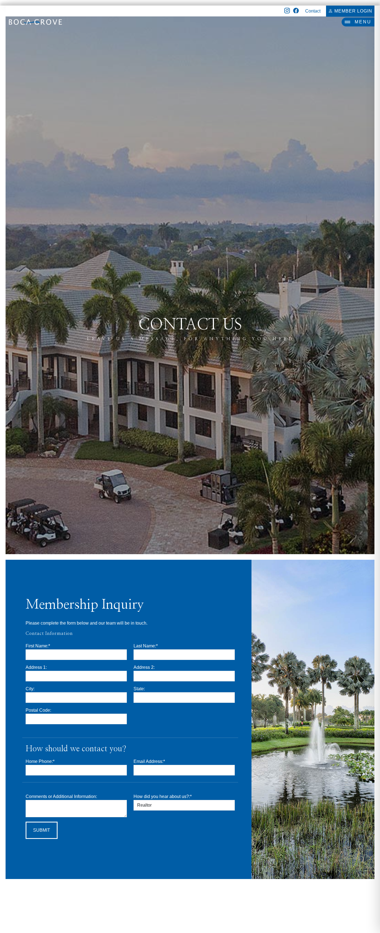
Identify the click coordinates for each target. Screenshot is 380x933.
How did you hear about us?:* (163, 796)
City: (30, 688)
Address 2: (144, 667)
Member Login (352, 11)
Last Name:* (146, 646)
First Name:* (38, 646)
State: (139, 688)
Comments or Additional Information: (61, 796)
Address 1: (36, 667)
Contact (312, 11)
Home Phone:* (40, 761)
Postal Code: (38, 710)
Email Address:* (149, 761)
